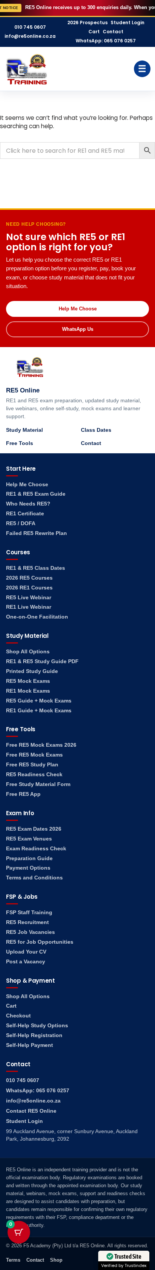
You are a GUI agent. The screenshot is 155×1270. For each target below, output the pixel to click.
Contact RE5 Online (31, 1111)
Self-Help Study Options (37, 1025)
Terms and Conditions (34, 878)
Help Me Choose (78, 309)
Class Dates (96, 430)
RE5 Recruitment (27, 922)
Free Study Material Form (38, 784)
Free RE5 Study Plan (32, 765)
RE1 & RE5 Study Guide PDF (42, 661)
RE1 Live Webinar (28, 607)
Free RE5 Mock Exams (34, 755)
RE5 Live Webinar (28, 597)
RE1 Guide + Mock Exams (38, 710)
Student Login (127, 23)
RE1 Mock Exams (28, 691)
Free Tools (19, 443)
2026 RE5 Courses (29, 578)
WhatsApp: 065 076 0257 (106, 41)
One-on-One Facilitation (37, 617)
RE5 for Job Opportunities (39, 942)
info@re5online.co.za (30, 36)
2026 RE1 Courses (29, 588)
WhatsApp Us (77, 329)
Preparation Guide (29, 858)
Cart (94, 32)
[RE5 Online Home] (26, 69)
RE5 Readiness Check (34, 774)
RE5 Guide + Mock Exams (38, 701)
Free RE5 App (23, 794)
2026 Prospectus (87, 23)
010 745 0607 (30, 27)
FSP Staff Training (29, 912)
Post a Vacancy (25, 962)
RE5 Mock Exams (28, 681)
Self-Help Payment (29, 1045)
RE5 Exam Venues (29, 839)
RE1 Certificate (25, 513)
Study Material (24, 430)
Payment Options (28, 868)
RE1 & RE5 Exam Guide (35, 494)
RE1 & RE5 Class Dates (35, 568)
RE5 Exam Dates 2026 (33, 829)
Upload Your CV (26, 952)
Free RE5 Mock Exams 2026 (41, 745)
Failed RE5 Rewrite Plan (36, 533)
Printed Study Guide (32, 671)
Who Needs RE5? (28, 504)
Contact (113, 32)
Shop (56, 1260)
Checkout (18, 1016)
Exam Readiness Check (36, 848)
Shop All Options (28, 651)
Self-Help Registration (34, 1035)
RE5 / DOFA (20, 523)
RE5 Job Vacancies (30, 932)
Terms (13, 1260)
